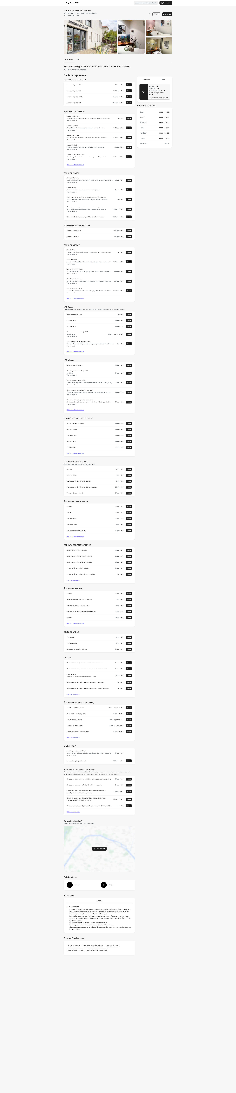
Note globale (146, 79)
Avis (163, 79)
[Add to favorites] (149, 14)
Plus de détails (71, 120)
